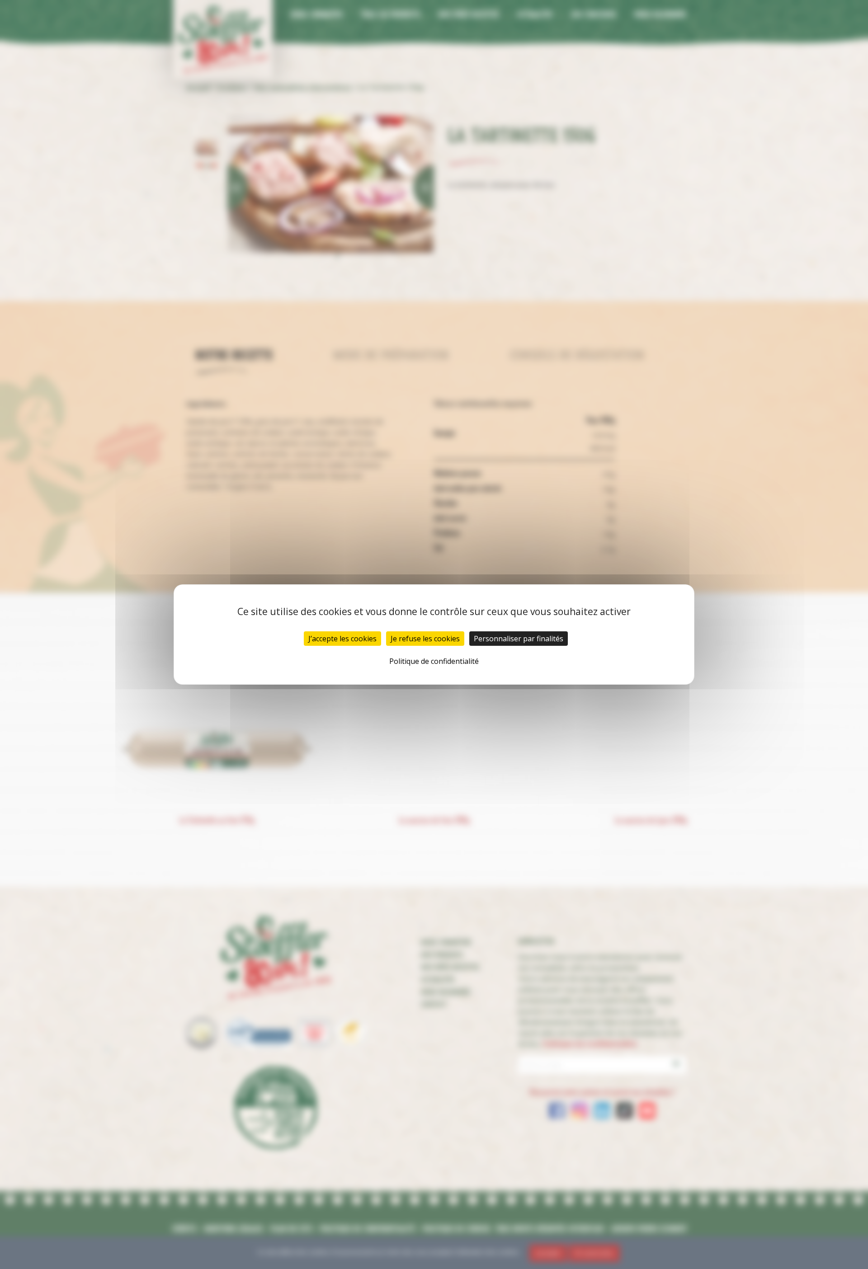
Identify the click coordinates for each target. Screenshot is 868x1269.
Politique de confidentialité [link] (434, 661)
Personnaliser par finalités (518, 639)
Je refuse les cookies (425, 639)
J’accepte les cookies (342, 639)
